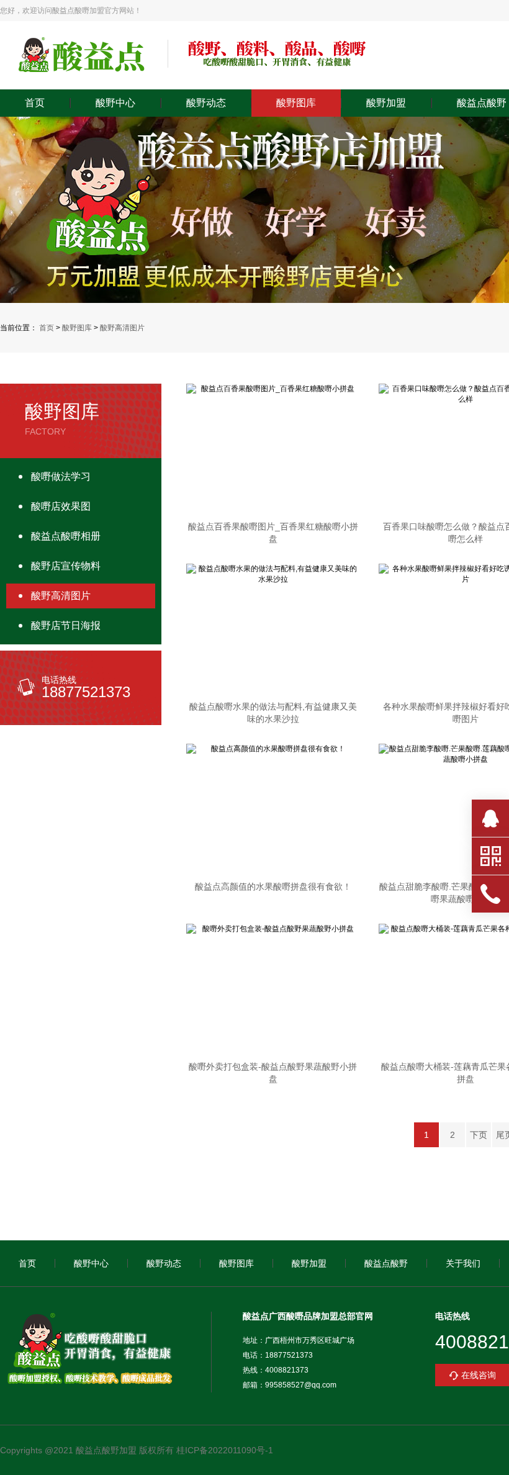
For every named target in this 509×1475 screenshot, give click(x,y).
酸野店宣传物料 (66, 566)
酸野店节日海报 (66, 625)
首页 (35, 103)
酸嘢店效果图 (61, 506)
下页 (478, 1135)
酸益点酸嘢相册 (66, 536)
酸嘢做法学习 (61, 476)
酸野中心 (115, 103)
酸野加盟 (386, 103)
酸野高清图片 (122, 327)
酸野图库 (296, 103)
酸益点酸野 (386, 1263)
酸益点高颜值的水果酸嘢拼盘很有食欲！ (273, 886)
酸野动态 (206, 103)
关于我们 (463, 1263)
